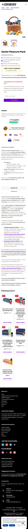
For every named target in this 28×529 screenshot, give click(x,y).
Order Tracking (5, 427)
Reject (5, 525)
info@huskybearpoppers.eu (13, 502)
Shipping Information (6, 466)
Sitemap (3, 436)
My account (4, 432)
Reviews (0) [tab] (14, 191)
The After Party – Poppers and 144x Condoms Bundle (7, 371)
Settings (19, 525)
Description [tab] (14, 188)
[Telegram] (2, 444)
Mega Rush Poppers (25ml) (11, 241)
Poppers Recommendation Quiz (9, 396)
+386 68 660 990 (10, 497)
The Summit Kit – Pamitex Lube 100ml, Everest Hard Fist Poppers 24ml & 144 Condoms (20, 313)
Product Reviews (5, 431)
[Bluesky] (10, 444)
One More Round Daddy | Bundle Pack (20, 342)
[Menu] (26, 4)
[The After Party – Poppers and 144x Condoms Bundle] (7, 361)
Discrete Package (6, 429)
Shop (2, 394)
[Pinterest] (14, 452)
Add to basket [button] (7, 322)
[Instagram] (2, 452)
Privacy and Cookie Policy (8, 461)
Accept (12, 525)
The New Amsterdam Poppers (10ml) (14, 234)
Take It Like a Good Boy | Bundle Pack (7, 309)
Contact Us (4, 403)
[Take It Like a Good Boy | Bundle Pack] (7, 300)
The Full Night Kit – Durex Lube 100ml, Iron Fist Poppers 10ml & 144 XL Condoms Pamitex (7, 343)
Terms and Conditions (7, 463)
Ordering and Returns (7, 465)
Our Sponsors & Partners (7, 399)
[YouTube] (10, 452)
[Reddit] (6, 444)
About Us (3, 404)
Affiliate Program (5, 397)
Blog (2, 434)
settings (23, 522)
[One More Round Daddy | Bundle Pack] (20, 331)
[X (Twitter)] (14, 444)
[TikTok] (6, 452)
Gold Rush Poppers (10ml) (11, 227)
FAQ (2, 406)
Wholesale (4, 401)
